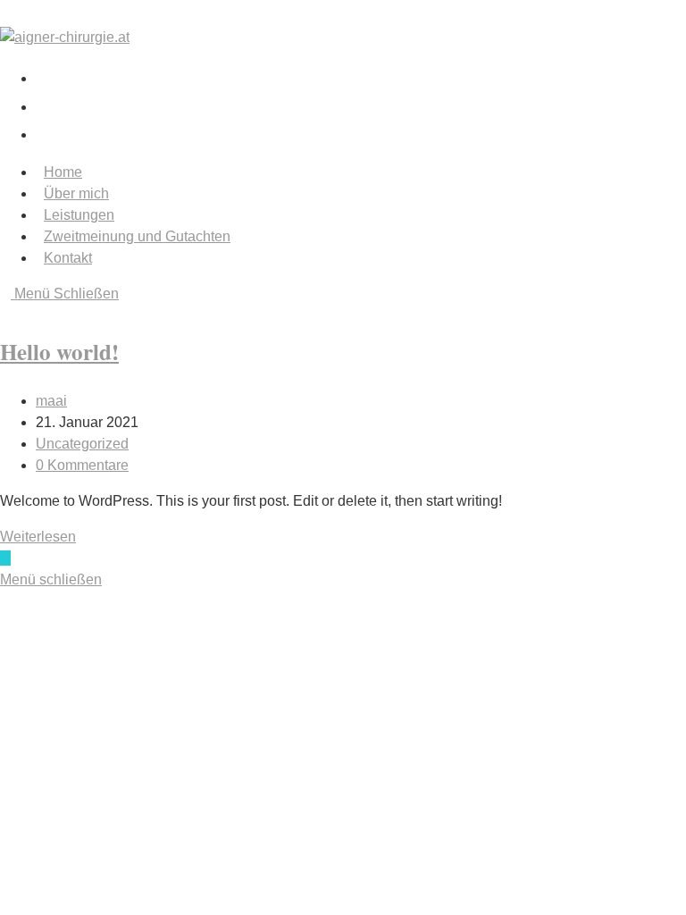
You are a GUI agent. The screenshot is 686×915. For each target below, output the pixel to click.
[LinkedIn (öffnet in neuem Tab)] (49, 105)
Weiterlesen (43, 536)
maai (51, 400)
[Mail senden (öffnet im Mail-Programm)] (42, 132)
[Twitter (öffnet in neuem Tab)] (49, 76)
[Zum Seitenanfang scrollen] (5, 558)
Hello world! (59, 351)
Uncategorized (82, 443)
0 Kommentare (82, 465)
